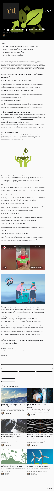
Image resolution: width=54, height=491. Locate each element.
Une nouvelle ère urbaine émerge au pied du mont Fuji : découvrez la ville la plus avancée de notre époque (40, 436)
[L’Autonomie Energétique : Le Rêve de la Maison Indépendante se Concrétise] (14, 395)
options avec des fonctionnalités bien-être (20, 107)
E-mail (20, 367)
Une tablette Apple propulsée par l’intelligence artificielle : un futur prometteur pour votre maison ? (11, 436)
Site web (38, 367)
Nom (2, 367)
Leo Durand (7, 412)
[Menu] (50, 11)
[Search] (48, 11)
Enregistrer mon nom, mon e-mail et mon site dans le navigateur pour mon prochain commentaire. (24, 374)
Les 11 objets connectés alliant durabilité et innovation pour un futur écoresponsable (39, 465)
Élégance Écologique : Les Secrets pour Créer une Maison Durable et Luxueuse (12, 465)
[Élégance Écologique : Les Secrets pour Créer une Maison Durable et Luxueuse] (14, 456)
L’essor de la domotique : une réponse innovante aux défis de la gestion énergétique (38, 405)
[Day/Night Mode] (44, 11)
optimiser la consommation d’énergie (27, 119)
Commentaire (4, 355)
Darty (19, 229)
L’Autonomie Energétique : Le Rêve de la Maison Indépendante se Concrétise (13, 405)
